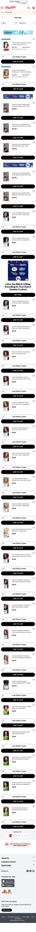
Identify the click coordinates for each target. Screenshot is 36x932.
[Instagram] (30, 871)
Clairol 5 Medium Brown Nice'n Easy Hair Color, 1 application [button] (21, 327)
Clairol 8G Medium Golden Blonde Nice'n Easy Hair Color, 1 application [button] (21, 479)
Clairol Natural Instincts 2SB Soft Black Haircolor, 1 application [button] (20, 733)
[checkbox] (34, 39)
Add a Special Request (20, 845)
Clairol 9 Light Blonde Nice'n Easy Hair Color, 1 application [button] (21, 505)
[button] (28, 8)
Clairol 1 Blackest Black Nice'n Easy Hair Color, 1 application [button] (21, 213)
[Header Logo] (10, 8)
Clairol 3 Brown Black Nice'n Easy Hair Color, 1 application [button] (21, 239)
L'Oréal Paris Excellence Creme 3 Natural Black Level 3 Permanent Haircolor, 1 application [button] (21, 44)
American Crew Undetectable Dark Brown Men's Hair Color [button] (21, 105)
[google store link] (7, 886)
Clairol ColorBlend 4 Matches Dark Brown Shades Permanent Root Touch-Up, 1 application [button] (21, 581)
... (22, 835)
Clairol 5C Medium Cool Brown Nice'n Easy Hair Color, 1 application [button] (21, 353)
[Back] (2, 18)
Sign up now (6, 910)
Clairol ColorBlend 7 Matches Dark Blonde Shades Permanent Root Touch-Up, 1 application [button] (21, 657)
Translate (23, 3)
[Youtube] (33, 871)
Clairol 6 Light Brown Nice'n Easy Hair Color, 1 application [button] (21, 403)
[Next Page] (29, 835)
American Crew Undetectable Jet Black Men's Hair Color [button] (21, 145)
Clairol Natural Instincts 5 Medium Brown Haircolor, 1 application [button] (20, 809)
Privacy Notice (25, 917)
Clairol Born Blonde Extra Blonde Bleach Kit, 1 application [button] (22, 530)
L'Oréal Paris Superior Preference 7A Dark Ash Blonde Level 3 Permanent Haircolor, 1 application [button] (21, 71)
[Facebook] (27, 871)
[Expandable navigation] (2, 7)
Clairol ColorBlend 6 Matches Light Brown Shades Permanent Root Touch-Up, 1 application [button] (21, 631)
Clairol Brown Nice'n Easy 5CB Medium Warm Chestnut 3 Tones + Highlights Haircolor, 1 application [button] (21, 555)
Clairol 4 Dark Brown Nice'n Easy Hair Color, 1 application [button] (21, 302)
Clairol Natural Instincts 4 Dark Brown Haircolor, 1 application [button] (21, 783)
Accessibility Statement (13, 917)
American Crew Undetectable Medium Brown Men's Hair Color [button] (21, 194)
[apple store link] (7, 882)
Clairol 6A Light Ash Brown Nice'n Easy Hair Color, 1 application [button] (20, 429)
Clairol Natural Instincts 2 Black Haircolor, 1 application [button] (21, 707)
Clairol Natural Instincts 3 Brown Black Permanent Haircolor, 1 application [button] (22, 758)
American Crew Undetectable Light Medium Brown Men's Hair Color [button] (21, 174)
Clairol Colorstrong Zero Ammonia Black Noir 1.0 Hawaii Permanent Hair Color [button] (21, 682)
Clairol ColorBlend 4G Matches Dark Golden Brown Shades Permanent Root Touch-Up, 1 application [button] (21, 606)
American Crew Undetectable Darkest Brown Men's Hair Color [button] (21, 125)
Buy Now (18, 295)
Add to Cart (18, 61)
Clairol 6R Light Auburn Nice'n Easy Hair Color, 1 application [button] (21, 454)
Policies (4, 917)
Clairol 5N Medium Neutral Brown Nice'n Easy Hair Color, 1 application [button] (21, 378)
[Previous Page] (7, 835)
